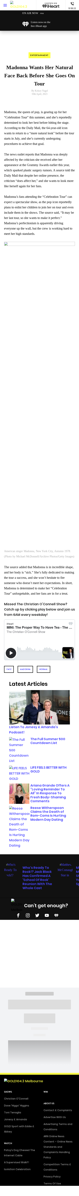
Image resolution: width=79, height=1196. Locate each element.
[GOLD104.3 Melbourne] (19, 5)
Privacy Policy (52, 1176)
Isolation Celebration (17, 1169)
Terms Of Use (52, 1183)
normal (43, 669)
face (8, 669)
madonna (25, 669)
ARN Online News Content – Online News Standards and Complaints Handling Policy (58, 1147)
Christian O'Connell (16, 1098)
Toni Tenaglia (12, 1112)
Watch (8, 1143)
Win (46, 1092)
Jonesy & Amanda (15, 1119)
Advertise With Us (55, 1117)
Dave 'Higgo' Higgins (16, 1105)
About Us (49, 1103)
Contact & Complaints (58, 1110)
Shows (8, 1092)
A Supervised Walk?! (16, 1162)
